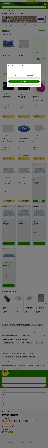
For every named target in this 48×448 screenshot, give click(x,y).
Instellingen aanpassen (24, 78)
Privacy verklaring (30, 75)
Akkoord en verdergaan (24, 81)
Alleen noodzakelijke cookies (24, 85)
